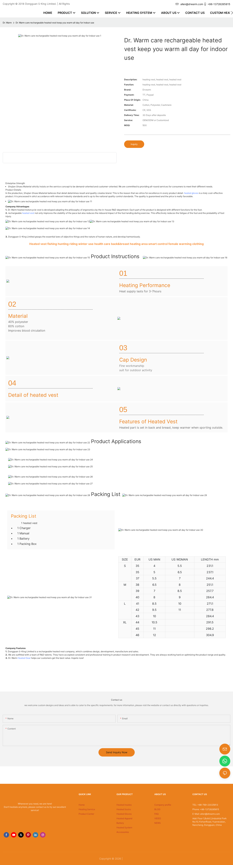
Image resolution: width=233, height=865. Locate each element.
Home (82, 804)
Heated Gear (24, 658)
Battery (120, 823)
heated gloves (191, 193)
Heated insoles (124, 804)
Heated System (124, 827)
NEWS (157, 823)
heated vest (28, 213)
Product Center (86, 813)
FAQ (156, 813)
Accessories (122, 832)
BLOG (157, 809)
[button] (232, 12)
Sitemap (128, 858)
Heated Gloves (124, 813)
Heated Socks (123, 809)
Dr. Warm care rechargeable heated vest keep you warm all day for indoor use (55, 22)
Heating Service (87, 809)
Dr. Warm (7, 22)
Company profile (162, 804)
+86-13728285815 (219, 4)
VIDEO (157, 818)
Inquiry (134, 144)
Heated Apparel (124, 818)
